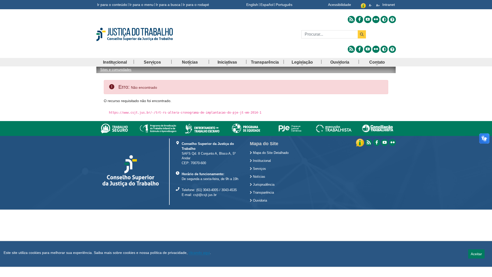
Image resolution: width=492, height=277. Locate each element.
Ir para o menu (141, 5)
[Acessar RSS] (351, 19)
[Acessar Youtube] (367, 19)
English (252, 5)
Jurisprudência (263, 184)
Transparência (263, 192)
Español (266, 5)
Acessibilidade (339, 5)
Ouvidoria (259, 200)
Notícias (258, 177)
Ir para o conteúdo (112, 5)
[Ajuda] (392, 19)
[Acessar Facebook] (359, 19)
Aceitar (476, 254)
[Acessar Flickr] (376, 19)
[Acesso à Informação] (360, 142)
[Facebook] (376, 142)
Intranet (388, 5)
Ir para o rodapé (196, 5)
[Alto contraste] (384, 19)
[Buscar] (362, 34)
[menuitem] (115, 62)
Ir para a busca (168, 5)
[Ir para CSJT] (143, 34)
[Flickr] (392, 142)
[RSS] (368, 142)
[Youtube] (384, 142)
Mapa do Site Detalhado (270, 153)
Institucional (261, 161)
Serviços (259, 169)
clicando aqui (199, 253)
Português (284, 5)
